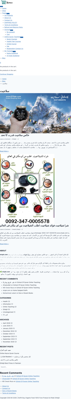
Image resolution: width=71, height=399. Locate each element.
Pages (4, 13)
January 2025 (7, 328)
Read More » (4, 151)
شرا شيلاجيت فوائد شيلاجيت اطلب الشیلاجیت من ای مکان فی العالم (34, 225)
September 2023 (9, 336)
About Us (7, 18)
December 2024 (8, 331)
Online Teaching (8, 307)
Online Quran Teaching (12, 37)
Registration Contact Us (15, 48)
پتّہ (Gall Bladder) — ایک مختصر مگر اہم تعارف (15, 357)
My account (11, 32)
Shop (4, 11)
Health (14, 229)
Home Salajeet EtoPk (20, 290)
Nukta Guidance (12, 53)
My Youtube (8, 51)
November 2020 (8, 342)
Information (7, 304)
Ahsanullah (7, 285)
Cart (8, 34)
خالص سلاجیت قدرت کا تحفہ (14, 135)
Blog (3, 58)
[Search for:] (35, 367)
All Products (8, 15)
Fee (8, 46)
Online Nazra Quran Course (9, 353)
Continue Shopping (6, 74)
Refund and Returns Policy (13, 27)
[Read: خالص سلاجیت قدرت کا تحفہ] (35, 113)
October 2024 (8, 334)
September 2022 (9, 339)
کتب (6, 315)
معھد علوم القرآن (5, 350)
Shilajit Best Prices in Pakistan (10, 363)
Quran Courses (12, 39)
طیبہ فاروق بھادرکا (8, 282)
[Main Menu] (1, 6)
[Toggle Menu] (8, 13)
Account (7, 29)
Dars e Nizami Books (26, 293)
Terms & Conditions (11, 25)
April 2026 (6, 323)
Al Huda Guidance (13, 56)
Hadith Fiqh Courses (14, 41)
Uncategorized (8, 312)
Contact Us (8, 20)
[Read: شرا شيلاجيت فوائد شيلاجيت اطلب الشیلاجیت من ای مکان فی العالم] (35, 189)
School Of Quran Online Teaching (28, 282)
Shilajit (14, 139)
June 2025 (6, 326)
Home (4, 8)
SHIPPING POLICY (10, 22)
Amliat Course (11, 44)
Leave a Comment (5, 139)
